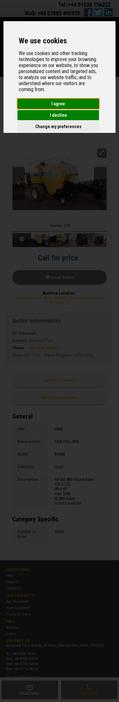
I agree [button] (58, 103)
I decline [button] (58, 115)
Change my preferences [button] (58, 126)
